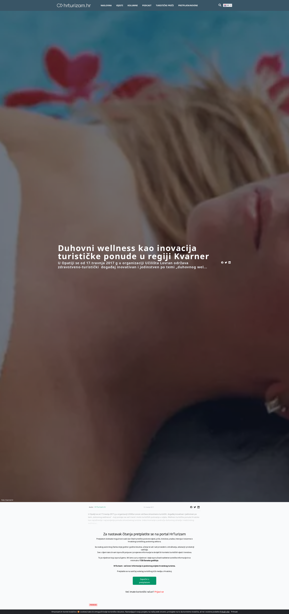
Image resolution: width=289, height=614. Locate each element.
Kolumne (133, 5)
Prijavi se (159, 591)
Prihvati (234, 612)
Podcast (146, 5)
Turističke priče (165, 5)
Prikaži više (225, 612)
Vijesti (119, 5)
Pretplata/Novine (188, 5)
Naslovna (106, 5)
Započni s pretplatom (144, 581)
